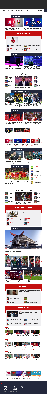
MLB (29, 10)
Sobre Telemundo (5, 387)
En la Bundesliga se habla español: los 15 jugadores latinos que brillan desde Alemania (29, 39)
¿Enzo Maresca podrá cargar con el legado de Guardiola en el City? (16, 223)
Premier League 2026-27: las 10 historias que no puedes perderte (28, 212)
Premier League (12, 10)
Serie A (19, 10)
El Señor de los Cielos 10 (15, 386)
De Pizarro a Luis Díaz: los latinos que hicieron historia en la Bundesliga (33, 45)
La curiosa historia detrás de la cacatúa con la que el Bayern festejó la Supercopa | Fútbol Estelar (33, 302)
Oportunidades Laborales (15, 384)
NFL (25, 10)
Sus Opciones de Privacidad (7, 384)
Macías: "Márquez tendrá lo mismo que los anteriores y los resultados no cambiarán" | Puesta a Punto (17, 347)
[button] (23, 81)
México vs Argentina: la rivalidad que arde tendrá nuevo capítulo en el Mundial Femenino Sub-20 (37, 182)
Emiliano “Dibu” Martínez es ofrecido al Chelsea (15, 323)
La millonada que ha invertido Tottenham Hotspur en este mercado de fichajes (33, 323)
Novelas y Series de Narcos (24, 385)
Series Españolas (23, 386)
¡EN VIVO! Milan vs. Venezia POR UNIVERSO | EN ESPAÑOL (17, 144)
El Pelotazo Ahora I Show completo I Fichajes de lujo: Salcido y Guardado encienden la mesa (34, 359)
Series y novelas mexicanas (24, 384)
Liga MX (8, 10)
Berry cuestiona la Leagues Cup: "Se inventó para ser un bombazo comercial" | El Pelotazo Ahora (34, 335)
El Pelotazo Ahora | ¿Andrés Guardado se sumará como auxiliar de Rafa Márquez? (26, 359)
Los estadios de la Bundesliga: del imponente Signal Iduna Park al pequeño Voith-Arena (16, 45)
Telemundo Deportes (15, 389)
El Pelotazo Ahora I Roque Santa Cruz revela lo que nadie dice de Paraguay (17, 359)
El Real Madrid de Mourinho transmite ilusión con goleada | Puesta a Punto (8, 347)
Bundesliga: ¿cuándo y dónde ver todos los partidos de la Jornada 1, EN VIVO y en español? (17, 133)
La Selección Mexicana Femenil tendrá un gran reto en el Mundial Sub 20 (37, 179)
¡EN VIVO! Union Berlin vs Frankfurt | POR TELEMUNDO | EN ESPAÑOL (34, 144)
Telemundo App (22, 387)
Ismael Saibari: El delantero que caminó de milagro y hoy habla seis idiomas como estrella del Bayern (16, 49)
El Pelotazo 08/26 (8, 334)
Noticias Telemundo (15, 388)
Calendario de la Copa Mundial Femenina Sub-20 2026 (36, 167)
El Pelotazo (32, 10)
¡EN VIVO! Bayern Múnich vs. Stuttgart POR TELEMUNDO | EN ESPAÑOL (8, 145)
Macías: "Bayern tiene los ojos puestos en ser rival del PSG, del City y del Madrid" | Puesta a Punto (16, 298)
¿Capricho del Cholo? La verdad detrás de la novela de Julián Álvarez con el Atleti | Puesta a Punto (34, 347)
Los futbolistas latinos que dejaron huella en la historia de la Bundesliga (16, 302)
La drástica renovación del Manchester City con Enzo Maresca (28, 313)
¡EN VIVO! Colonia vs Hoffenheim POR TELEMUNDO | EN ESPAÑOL (25, 144)
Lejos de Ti (14, 387)
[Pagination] (38, 138)
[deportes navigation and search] (45, 10)
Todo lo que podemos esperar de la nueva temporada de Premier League (16, 219)
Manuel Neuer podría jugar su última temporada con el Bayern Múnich (33, 49)
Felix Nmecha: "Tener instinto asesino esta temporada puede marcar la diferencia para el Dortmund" (29, 291)
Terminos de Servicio (6, 386)
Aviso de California (5, 385)
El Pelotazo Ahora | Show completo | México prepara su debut (9, 359)
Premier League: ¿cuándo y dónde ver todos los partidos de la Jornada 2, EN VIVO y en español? (26, 133)
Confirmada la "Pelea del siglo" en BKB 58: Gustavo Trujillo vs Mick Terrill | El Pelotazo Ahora (26, 335)
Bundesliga (16, 10)
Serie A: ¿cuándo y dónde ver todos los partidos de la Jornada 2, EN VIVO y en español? (9, 133)
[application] (23, 81)
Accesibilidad (5, 388)
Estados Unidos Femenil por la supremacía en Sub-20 (36, 171)
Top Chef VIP (14, 385)
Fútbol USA (22, 10)
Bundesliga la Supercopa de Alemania (31, 297)
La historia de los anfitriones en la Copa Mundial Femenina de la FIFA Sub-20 (37, 175)
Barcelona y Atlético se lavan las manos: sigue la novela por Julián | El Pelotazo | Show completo (17, 335)
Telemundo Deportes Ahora (38, 10)
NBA (27, 10)
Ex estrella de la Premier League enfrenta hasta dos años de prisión (16, 320)
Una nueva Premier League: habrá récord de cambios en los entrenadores (33, 219)
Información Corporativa (6, 389)
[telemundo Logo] (1, 383)
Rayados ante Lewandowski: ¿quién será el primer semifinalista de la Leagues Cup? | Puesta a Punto (26, 347)
